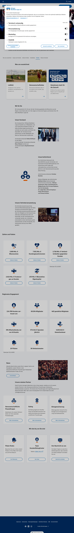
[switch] (66, 28)
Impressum (23, 18)
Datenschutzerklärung (12, 18)
